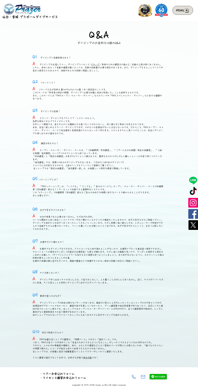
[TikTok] (193, 191)
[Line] (193, 180)
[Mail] (143, 377)
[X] (193, 225)
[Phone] (134, 377)
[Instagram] (193, 203)
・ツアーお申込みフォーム (57, 373)
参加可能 (87, 358)
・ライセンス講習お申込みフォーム (63, 377)
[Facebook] (193, 214)
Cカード (95, 64)
